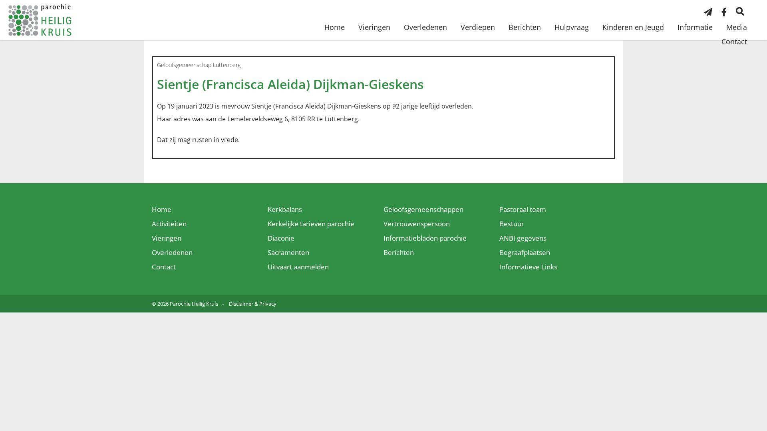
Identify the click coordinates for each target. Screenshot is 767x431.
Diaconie (281, 238)
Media (736, 27)
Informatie (695, 27)
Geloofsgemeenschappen (423, 209)
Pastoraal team (522, 209)
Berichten (525, 27)
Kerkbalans (285, 209)
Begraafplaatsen (524, 252)
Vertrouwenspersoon (417, 223)
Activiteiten (169, 223)
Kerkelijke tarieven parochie (311, 223)
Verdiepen (478, 27)
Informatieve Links (528, 266)
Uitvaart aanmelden (298, 266)
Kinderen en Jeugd (633, 27)
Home (334, 27)
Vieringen (374, 27)
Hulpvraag (571, 27)
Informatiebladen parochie (425, 238)
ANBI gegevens (522, 238)
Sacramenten (288, 252)
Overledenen (425, 27)
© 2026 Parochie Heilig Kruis (185, 303)
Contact (734, 41)
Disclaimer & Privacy (252, 303)
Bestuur (511, 223)
